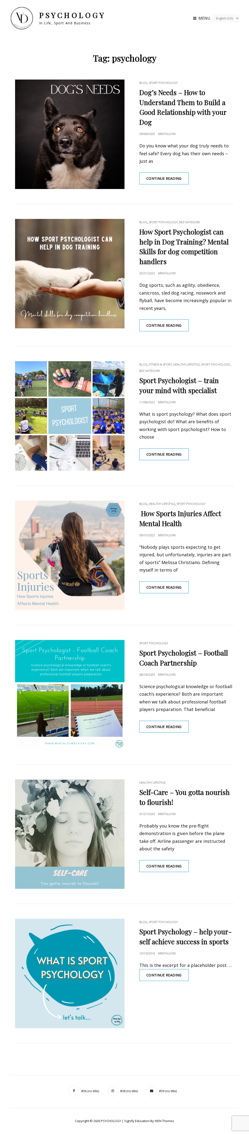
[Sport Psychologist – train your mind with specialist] (69, 416)
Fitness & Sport (160, 364)
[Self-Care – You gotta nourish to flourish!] (69, 834)
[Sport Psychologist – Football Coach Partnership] (69, 694)
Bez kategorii (189, 222)
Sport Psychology (163, 83)
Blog (143, 83)
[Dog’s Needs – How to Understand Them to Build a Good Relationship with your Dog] (69, 134)
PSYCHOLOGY (72, 15)
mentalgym (167, 134)
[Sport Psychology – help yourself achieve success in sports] (69, 973)
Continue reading (167, 180)
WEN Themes (164, 1121)
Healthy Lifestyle (186, 364)
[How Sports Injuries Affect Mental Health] (69, 555)
